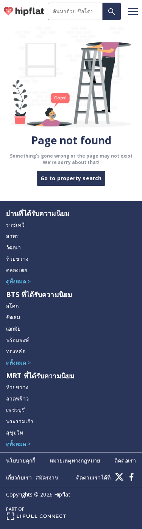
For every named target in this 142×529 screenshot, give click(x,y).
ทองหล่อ (15, 351)
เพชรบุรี (15, 409)
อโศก (12, 305)
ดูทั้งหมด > (18, 281)
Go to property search (71, 178)
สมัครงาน (47, 477)
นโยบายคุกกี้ (20, 460)
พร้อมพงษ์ (17, 339)
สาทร (12, 236)
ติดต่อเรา (125, 460)
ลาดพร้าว (17, 398)
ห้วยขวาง (17, 258)
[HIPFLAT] (24, 11)
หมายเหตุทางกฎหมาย (75, 460)
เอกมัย (13, 328)
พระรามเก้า (19, 421)
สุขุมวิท (14, 432)
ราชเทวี (15, 224)
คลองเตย (16, 270)
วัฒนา (13, 247)
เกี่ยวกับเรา (19, 477)
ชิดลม (13, 317)
